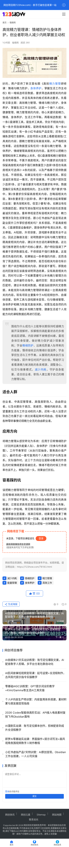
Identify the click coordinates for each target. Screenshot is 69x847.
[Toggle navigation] (63, 14)
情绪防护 (27, 345)
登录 (41, 538)
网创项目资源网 (31, 825)
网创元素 (25, 814)
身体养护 (36, 88)
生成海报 (12, 604)
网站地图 (56, 814)
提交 (34, 796)
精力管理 (55, 83)
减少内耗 (41, 369)
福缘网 (15, 42)
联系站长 (33, 819)
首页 (5, 22)
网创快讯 (10, 814)
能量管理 (12, 582)
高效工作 (47, 582)
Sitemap (41, 814)
